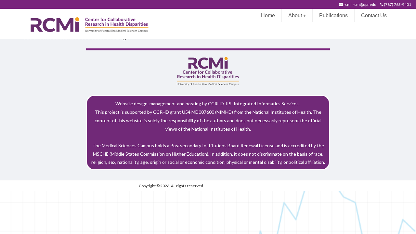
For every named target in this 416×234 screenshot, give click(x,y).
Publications (333, 15)
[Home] (93, 23)
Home (268, 15)
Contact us (374, 15)
